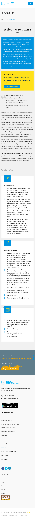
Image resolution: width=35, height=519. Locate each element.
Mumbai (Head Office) (8, 452)
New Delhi (4, 455)
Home (3, 19)
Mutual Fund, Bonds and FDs (10, 424)
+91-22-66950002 (9, 396)
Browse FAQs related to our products (16, 359)
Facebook (2, 468)
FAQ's (3, 490)
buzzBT (29, 512)
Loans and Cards (6, 420)
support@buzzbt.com (11, 399)
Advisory (4, 435)
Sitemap (4, 515)
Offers (3, 482)
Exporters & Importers (8, 431)
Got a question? (6, 356)
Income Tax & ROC (7, 439)
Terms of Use (13, 515)
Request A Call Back (9, 369)
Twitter (6, 468)
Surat (3, 463)
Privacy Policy (23, 515)
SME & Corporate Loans (8, 428)
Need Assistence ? (7, 363)
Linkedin (9, 468)
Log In (3, 493)
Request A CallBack (12, 87)
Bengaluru (4, 459)
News (3, 486)
